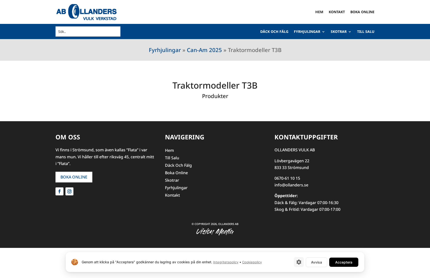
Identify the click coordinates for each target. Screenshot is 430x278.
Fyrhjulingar (307, 32)
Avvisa (316, 262)
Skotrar (339, 32)
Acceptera (343, 262)
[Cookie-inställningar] (299, 262)
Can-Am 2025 (204, 50)
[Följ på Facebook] (59, 191)
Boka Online (362, 11)
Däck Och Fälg (274, 32)
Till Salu (366, 32)
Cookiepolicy (252, 262)
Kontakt (337, 11)
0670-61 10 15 (287, 178)
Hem (319, 11)
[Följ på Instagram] (69, 191)
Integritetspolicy (225, 262)
